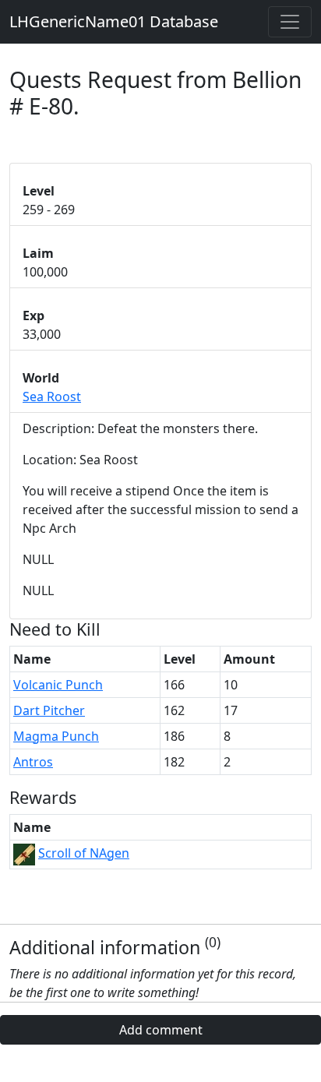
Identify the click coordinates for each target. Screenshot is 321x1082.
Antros (33, 761)
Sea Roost (52, 396)
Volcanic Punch (58, 684)
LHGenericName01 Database (113, 21)
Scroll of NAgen (83, 853)
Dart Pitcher (49, 710)
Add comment (161, 1029)
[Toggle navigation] (290, 21)
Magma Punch (56, 736)
